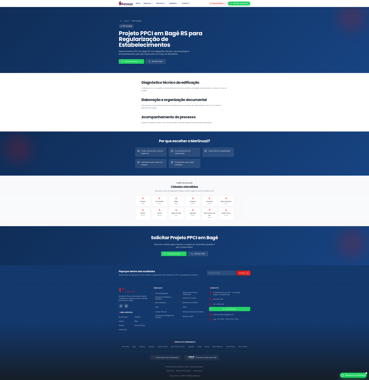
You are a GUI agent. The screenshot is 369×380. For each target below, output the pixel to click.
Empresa (173, 3)
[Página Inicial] (121, 21)
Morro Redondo (218, 346)
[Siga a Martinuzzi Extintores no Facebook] (121, 306)
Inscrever (242, 273)
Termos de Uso (198, 371)
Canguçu (142, 346)
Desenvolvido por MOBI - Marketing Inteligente (184, 376)
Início (138, 3)
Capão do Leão (163, 346)
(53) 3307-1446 (157, 61)
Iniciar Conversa (230, 309)
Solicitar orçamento (131, 61)
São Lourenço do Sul (177, 346)
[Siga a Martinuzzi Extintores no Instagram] (126, 306)
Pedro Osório (230, 346)
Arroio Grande (242, 346)
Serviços (147, 3)
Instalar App (170, 371)
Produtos (160, 3)
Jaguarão (191, 346)
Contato (185, 3)
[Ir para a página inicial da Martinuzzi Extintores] (127, 289)
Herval (207, 346)
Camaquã (151, 346)
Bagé (134, 346)
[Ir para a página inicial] (126, 3)
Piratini (199, 346)
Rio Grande (125, 346)
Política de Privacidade (183, 371)
